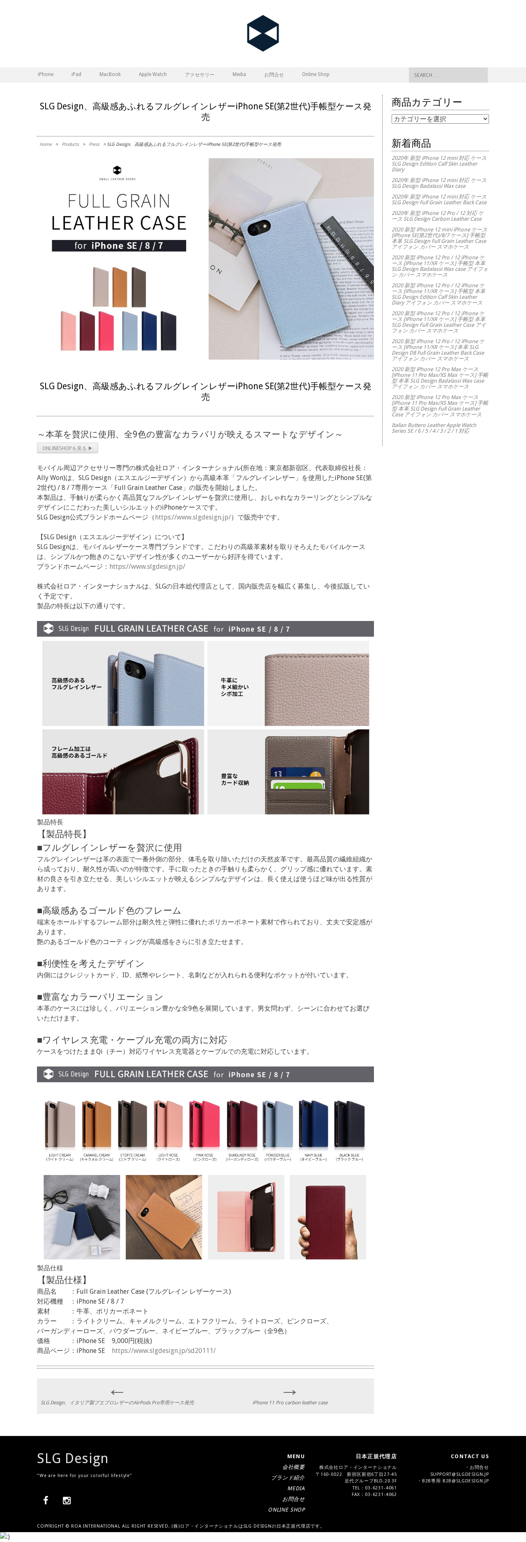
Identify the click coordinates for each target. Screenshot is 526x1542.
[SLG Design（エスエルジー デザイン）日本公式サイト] (263, 50)
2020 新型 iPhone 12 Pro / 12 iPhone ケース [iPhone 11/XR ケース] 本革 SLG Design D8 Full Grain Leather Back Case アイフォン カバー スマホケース (438, 350)
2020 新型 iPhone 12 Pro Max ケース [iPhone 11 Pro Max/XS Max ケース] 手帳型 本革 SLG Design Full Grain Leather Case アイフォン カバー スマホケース (440, 406)
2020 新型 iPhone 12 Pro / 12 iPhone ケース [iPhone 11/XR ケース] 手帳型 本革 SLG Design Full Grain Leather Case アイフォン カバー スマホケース (439, 322)
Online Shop (316, 74)
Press (94, 144)
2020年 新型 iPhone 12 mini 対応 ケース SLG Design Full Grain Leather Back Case (439, 199)
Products (70, 144)
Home (45, 144)
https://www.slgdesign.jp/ (193, 517)
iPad (76, 74)
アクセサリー (200, 75)
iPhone (45, 74)
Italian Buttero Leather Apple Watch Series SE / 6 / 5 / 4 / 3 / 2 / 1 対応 (434, 428)
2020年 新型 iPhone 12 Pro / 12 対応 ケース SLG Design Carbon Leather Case (438, 216)
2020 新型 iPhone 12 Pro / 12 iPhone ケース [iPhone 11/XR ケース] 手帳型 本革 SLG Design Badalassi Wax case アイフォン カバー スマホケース (440, 266)
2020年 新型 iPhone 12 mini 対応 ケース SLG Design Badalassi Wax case (439, 183)
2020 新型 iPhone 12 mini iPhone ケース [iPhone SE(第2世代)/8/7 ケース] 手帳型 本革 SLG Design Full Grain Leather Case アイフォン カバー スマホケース (439, 238)
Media (239, 74)
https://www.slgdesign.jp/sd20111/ (164, 1351)
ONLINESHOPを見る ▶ (67, 448)
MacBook (110, 74)
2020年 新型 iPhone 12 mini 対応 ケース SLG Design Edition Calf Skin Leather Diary (439, 164)
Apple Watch (153, 74)
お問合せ (274, 75)
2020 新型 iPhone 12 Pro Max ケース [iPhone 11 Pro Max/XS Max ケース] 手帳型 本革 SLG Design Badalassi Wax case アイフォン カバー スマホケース (440, 378)
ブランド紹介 (288, 1478)
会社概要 (293, 1467)
